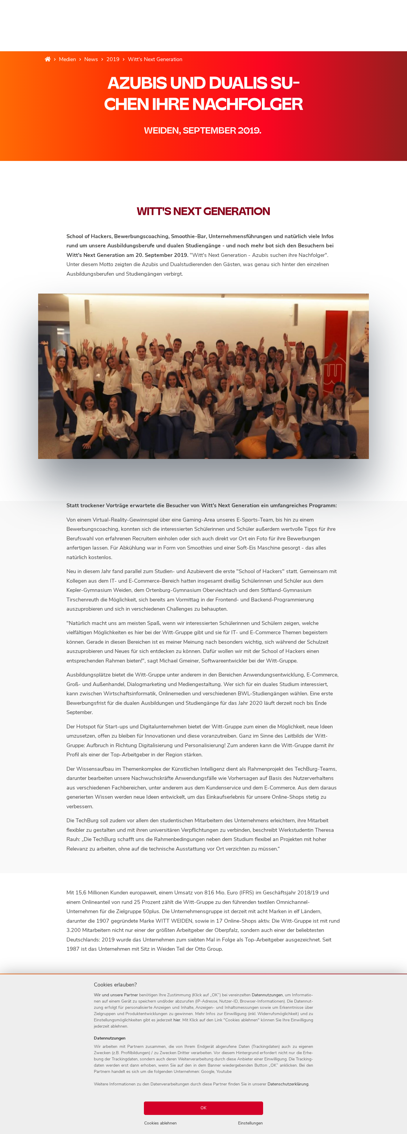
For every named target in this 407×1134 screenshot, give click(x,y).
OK (203, 1108)
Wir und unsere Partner (116, 995)
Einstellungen (250, 1123)
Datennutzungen (267, 995)
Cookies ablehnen (160, 1123)
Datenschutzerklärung (288, 1084)
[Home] (48, 59)
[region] (203, 1054)
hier (176, 1020)
